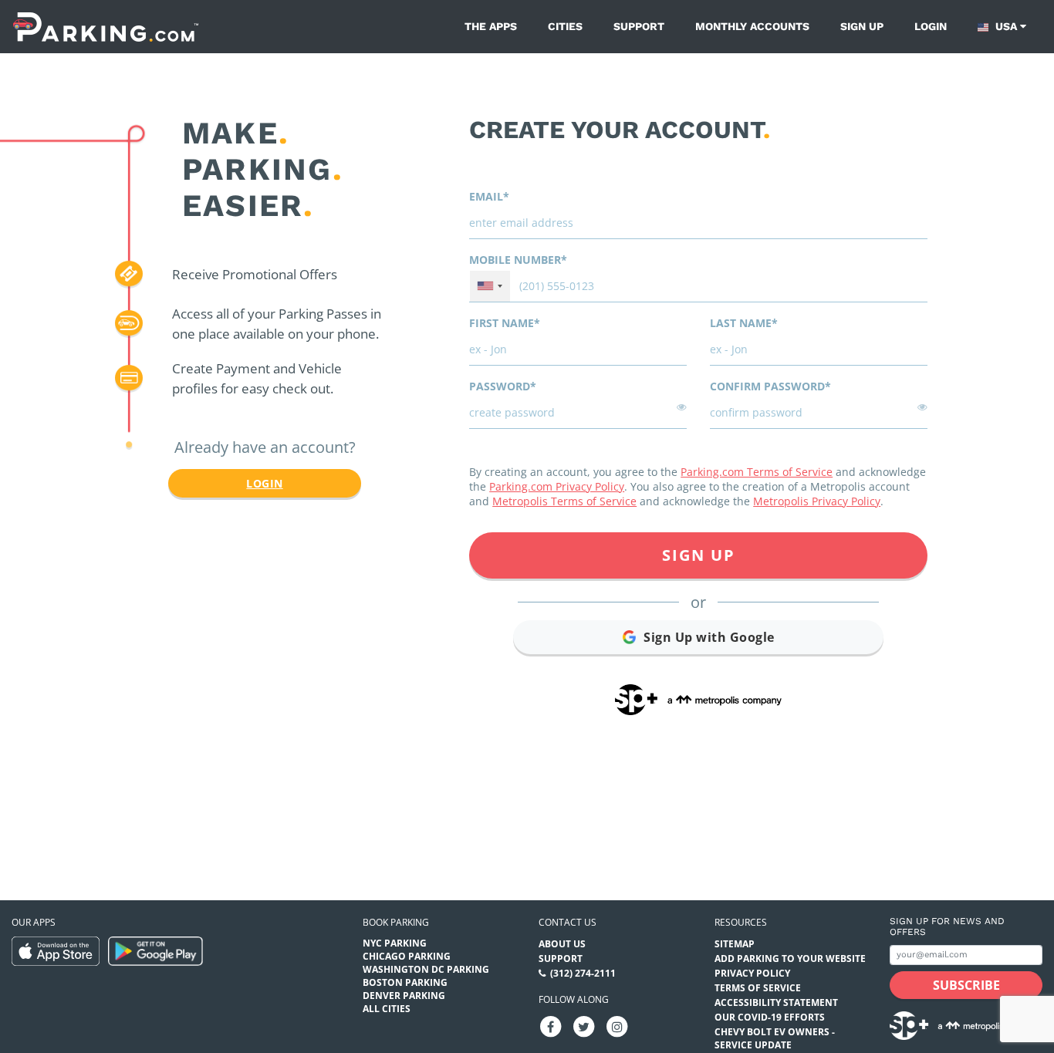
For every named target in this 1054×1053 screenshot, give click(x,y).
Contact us (567, 922)
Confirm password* (770, 386)
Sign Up (698, 555)
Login (930, 26)
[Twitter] (584, 1025)
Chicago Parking (407, 956)
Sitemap (734, 943)
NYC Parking (395, 943)
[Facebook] (551, 1025)
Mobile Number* (518, 259)
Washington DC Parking (426, 969)
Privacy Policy (752, 973)
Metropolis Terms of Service (564, 501)
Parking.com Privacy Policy (556, 486)
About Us (562, 943)
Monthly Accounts (752, 26)
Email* (489, 196)
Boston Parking (405, 982)
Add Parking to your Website (790, 958)
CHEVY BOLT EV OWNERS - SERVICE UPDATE (774, 1038)
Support (638, 26)
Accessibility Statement (776, 1002)
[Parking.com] (105, 26)
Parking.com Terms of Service (757, 471)
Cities (565, 26)
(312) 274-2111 (583, 973)
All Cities (386, 1008)
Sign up (861, 26)
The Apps (491, 26)
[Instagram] (617, 1025)
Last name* (744, 323)
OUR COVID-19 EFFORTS (769, 1017)
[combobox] (490, 286)
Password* (502, 386)
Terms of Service (757, 987)
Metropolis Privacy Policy (816, 501)
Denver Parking (404, 995)
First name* (504, 323)
